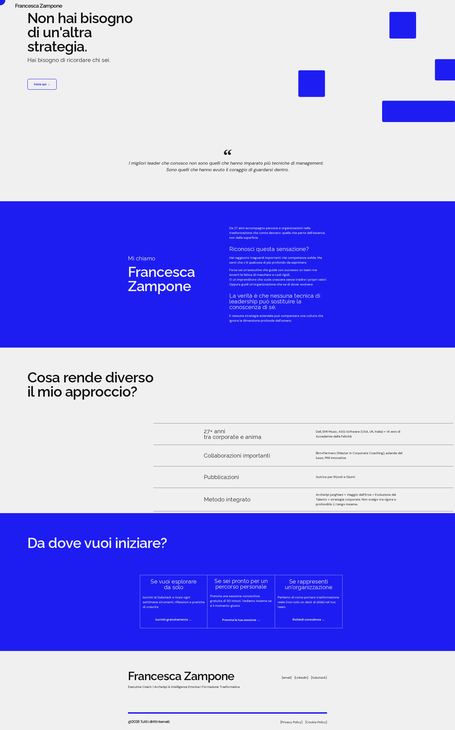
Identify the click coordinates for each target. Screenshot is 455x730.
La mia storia (394, 6)
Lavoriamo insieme (423, 6)
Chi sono (372, 6)
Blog (447, 6)
